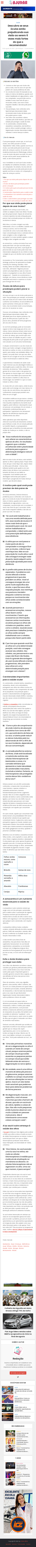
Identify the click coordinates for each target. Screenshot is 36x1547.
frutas (10, 1246)
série (10, 1248)
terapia (16, 1248)
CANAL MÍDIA (24, 1541)
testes (22, 1248)
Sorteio (28, 1544)
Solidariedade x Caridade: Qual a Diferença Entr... (22, 1442)
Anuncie (14, 1544)
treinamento (7, 1250)
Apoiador (8, 1544)
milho (15, 1246)
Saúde (18, 22)
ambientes (7, 1244)
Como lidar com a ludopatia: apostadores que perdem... (22, 1409)
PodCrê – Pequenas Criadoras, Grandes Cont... (23, 1476)
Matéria (19, 1431)
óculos (21, 1246)
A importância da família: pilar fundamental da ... (23, 1435)
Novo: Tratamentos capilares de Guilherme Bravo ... (23, 1449)
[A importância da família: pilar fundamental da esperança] (11, 1433)
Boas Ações (20, 1463)
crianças (18, 1244)
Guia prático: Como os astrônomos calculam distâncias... (22, 1400)
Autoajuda (19, 1439)
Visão (14, 1250)
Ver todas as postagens (18, 1373)
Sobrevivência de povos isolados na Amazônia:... (22, 1417)
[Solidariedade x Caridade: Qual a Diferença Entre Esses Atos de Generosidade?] (11, 1441)
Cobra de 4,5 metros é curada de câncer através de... (23, 1391)
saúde (5, 1248)
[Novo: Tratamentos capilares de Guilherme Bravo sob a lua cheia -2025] (11, 1448)
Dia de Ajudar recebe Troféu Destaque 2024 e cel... (22, 1467)
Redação (20, 48)
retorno (26, 1246)
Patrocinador (21, 1544)
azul (13, 1244)
